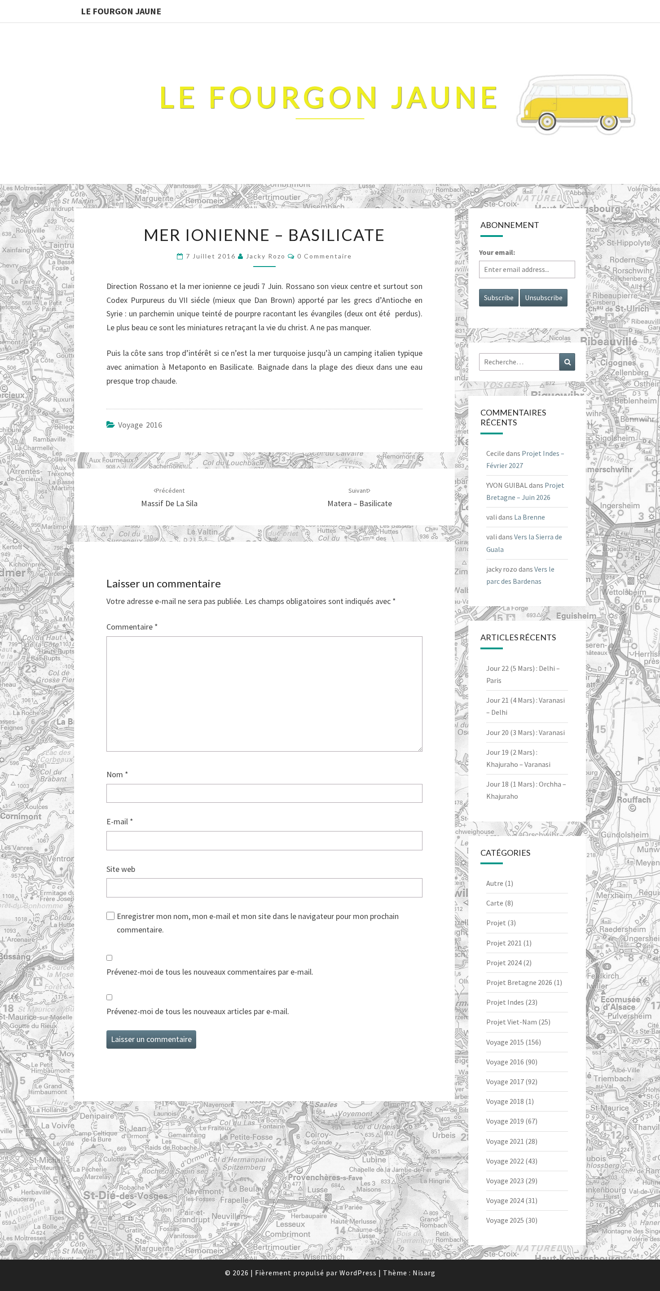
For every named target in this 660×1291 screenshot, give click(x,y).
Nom (117, 774)
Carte (494, 902)
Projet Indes (505, 1002)
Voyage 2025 (505, 1220)
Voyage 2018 (505, 1101)
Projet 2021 (504, 942)
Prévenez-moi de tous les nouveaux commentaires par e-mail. (209, 972)
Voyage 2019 (505, 1120)
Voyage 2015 (505, 1041)
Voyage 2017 (505, 1081)
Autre (494, 883)
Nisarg (424, 1272)
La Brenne (529, 516)
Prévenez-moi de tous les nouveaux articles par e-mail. (197, 1011)
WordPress (358, 1272)
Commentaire (132, 626)
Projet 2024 (504, 962)
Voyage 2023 (505, 1180)
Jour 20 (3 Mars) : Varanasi (525, 732)
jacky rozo (266, 256)
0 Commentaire (324, 256)
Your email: (497, 252)
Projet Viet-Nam (511, 1021)
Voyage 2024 (505, 1200)
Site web (120, 869)
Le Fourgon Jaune (121, 11)
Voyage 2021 (505, 1141)
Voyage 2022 (505, 1160)
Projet (496, 922)
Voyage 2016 (140, 425)
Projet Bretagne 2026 (519, 982)
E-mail (119, 821)
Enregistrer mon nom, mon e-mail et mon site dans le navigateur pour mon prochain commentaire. (258, 923)
